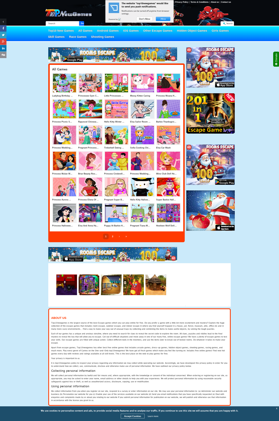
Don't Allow (144, 19)
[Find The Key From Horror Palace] (89, 285)
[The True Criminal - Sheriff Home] (111, 285)
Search (229, 23)
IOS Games (131, 30)
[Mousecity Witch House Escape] (66, 285)
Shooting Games (102, 36)
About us (215, 2)
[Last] (126, 236)
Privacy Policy (181, 2)
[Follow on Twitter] (3, 35)
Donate (276, 58)
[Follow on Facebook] (3, 28)
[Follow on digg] (3, 55)
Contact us (226, 2)
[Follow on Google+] (3, 41)
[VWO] (121, 19)
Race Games (78, 36)
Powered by (113, 19)
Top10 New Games (61, 30)
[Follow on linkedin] (3, 48)
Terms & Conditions (200, 2)
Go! (82, 23)
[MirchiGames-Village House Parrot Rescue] (155, 285)
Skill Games (56, 36)
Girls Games (220, 30)
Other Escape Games (157, 30)
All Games (85, 30)
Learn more (153, 416)
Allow (163, 19)
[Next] (119, 236)
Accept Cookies (132, 416)
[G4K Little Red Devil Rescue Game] (133, 285)
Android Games (108, 30)
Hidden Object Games (192, 30)
